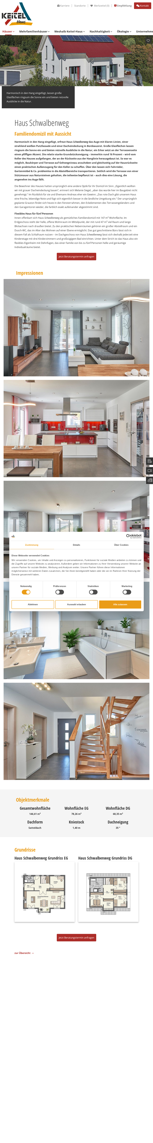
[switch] (59, 592)
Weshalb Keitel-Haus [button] (68, 31)
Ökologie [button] (123, 31)
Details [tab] (76, 545)
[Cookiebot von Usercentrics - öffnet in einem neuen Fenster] (128, 536)
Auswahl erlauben (76, 604)
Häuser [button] (7, 31)
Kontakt (144, 5)
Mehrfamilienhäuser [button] (33, 31)
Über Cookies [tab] (121, 545)
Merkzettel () (101, 5)
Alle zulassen (120, 604)
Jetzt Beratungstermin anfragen (76, 256)
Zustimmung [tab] (31, 545)
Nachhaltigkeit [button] (100, 31)
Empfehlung (124, 5)
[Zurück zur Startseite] (17, 13)
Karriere (64, 5)
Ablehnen (33, 604)
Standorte (80, 5)
